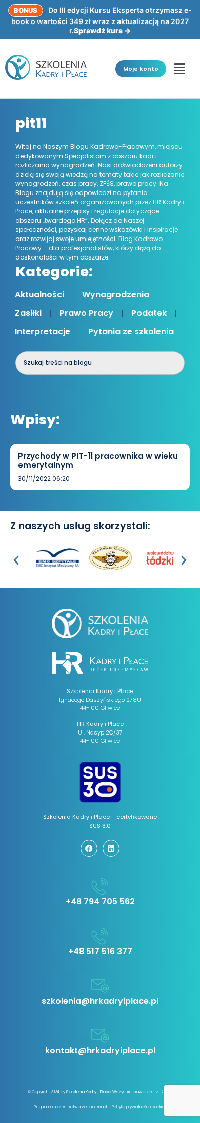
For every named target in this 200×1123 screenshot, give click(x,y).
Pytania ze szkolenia (131, 331)
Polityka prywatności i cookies (139, 1107)
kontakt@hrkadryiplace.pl (100, 1050)
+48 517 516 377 (100, 951)
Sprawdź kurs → (102, 30)
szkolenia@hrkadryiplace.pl (100, 1001)
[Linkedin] (111, 848)
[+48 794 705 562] (100, 886)
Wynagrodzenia (115, 294)
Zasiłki (28, 313)
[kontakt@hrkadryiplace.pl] (100, 1035)
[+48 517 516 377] (100, 936)
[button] (180, 68)
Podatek (149, 313)
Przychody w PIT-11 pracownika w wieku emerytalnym (98, 460)
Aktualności (39, 294)
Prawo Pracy (86, 313)
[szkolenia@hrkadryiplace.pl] (100, 986)
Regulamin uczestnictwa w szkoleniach (71, 1107)
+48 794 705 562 (100, 902)
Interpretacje (42, 331)
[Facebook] (89, 848)
